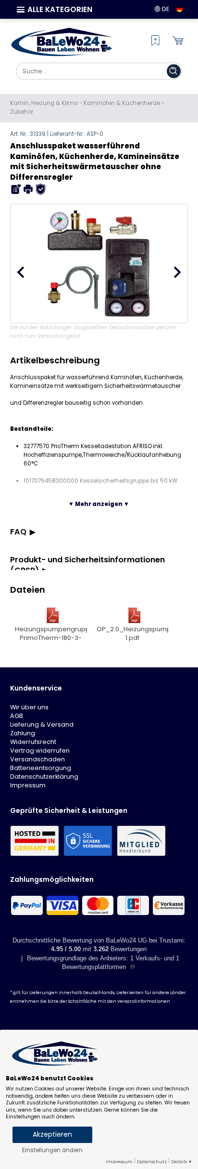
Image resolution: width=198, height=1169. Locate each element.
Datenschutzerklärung (44, 776)
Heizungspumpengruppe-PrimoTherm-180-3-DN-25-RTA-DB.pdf (51, 634)
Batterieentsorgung (40, 768)
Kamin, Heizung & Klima (44, 103)
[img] (16, 189)
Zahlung (22, 733)
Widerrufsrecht (33, 742)
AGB (16, 716)
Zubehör (21, 112)
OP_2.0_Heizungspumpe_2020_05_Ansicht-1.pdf (133, 633)
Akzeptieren (52, 1134)
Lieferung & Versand (42, 724)
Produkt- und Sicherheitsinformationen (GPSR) (87, 565)
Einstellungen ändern (52, 1150)
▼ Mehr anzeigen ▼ (98, 504)
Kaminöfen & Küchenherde (122, 103)
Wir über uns (29, 707)
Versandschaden (37, 759)
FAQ (18, 531)
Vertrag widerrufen (40, 750)
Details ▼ (181, 1161)
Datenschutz (152, 1161)
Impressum (28, 785)
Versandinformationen (143, 1001)
